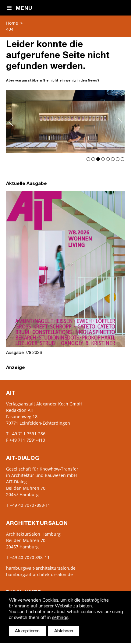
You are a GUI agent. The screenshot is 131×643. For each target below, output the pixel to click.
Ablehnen (63, 631)
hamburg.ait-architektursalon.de (39, 574)
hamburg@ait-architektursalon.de (41, 568)
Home (12, 23)
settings (60, 617)
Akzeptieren (27, 631)
